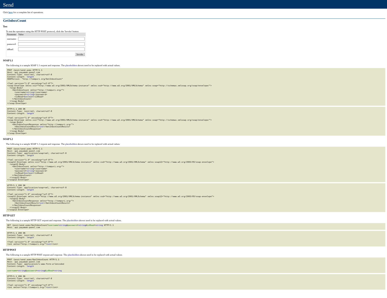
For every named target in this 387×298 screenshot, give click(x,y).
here (10, 12)
